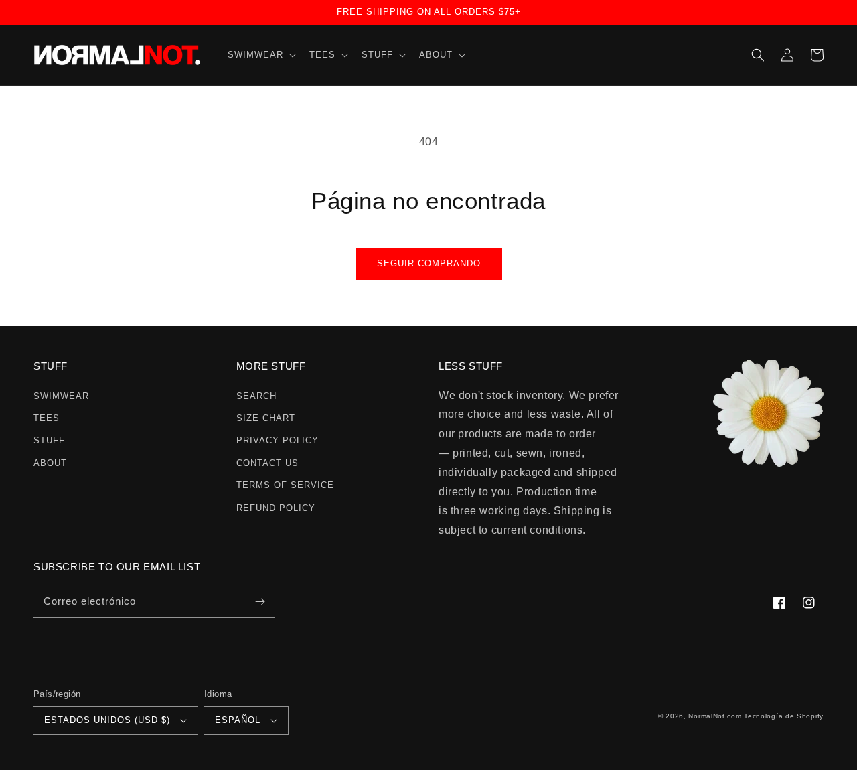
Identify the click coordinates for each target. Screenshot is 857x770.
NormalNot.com (714, 716)
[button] (260, 55)
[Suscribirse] (260, 602)
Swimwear (61, 396)
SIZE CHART (265, 418)
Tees (46, 418)
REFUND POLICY (275, 508)
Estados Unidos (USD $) (107, 720)
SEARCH (256, 396)
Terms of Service (285, 485)
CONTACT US (267, 463)
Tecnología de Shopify (784, 716)
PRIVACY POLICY (277, 440)
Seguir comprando (429, 263)
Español (237, 720)
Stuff (49, 440)
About (50, 463)
